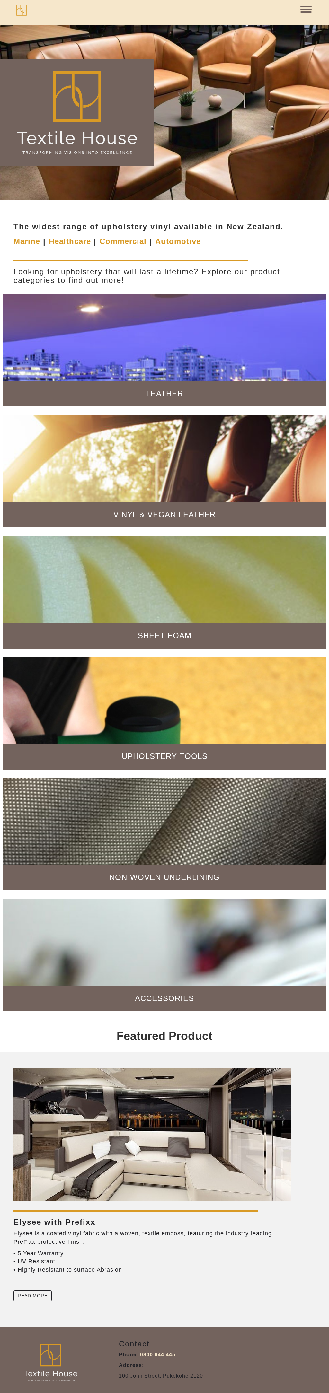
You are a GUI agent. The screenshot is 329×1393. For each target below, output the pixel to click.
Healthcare (70, 241)
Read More (33, 1295)
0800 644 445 (157, 1354)
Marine (26, 241)
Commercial (123, 241)
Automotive (178, 241)
